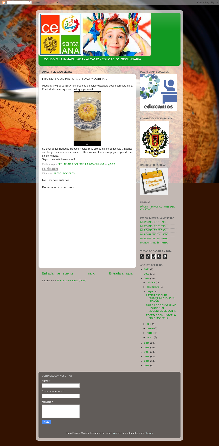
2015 (147, 361)
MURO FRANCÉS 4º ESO (154, 242)
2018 (147, 347)
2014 (147, 365)
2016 (147, 356)
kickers (116, 433)
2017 (147, 352)
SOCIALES (69, 173)
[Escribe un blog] (47, 169)
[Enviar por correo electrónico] (43, 169)
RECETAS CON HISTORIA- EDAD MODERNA (161, 316)
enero (150, 337)
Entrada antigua (121, 273)
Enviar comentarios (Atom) (71, 280)
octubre (151, 282)
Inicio (91, 273)
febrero (151, 333)
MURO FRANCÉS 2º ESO (154, 234)
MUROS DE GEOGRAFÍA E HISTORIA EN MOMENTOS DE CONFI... (161, 308)
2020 (147, 278)
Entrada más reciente (57, 273)
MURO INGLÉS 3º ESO (153, 226)
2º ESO (57, 173)
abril (149, 324)
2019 (147, 343)
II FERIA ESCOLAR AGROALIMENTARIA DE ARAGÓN (160, 298)
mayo (150, 291)
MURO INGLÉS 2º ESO (153, 222)
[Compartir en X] (50, 169)
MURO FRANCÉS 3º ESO (154, 238)
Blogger (149, 433)
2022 (147, 269)
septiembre (153, 287)
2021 (147, 274)
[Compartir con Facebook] (53, 169)
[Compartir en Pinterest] (56, 169)
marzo (150, 328)
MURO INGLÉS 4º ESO (153, 230)
